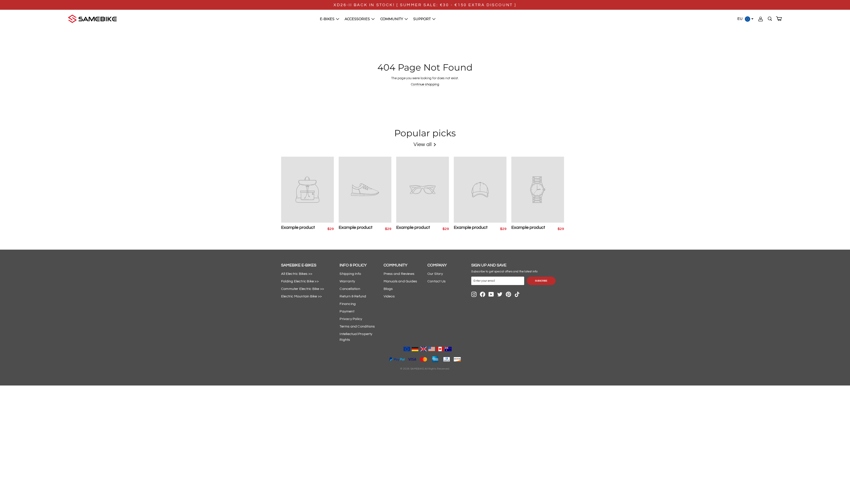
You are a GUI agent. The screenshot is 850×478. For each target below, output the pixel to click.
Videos (389, 296)
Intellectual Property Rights (356, 336)
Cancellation (350, 289)
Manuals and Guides (400, 281)
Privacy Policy (351, 319)
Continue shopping (425, 84)
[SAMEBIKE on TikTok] (517, 294)
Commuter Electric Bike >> (302, 289)
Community (392, 19)
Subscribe (541, 281)
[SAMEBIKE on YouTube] (491, 294)
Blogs (388, 289)
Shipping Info (350, 274)
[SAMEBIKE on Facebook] (482, 294)
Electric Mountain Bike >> (301, 296)
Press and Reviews (399, 274)
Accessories (358, 19)
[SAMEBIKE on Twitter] (499, 294)
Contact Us (436, 281)
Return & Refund (353, 296)
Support (422, 19)
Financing (348, 304)
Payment (347, 311)
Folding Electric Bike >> (300, 281)
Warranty (347, 281)
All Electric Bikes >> (296, 274)
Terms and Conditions (357, 326)
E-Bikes (327, 19)
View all (422, 144)
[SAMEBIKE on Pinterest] (508, 294)
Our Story (435, 274)
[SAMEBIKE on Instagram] (474, 294)
